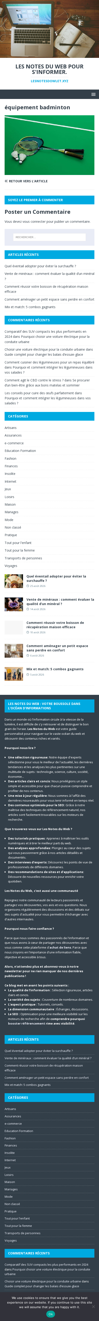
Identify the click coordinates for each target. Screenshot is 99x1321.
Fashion (10, 458)
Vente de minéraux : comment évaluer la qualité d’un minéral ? (60, 601)
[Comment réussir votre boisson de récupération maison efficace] (14, 632)
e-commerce (14, 443)
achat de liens (60, 947)
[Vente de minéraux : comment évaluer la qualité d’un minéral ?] (14, 608)
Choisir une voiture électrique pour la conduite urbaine (45, 349)
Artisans (11, 427)
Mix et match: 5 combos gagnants (30, 307)
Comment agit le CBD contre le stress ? (34, 380)
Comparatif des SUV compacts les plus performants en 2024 (46, 1264)
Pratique (11, 535)
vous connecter (34, 221)
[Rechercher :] (49, 237)
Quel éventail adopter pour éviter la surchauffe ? (40, 266)
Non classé (13, 527)
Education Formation (20, 450)
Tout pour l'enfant (18, 543)
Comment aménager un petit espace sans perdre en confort (49, 299)
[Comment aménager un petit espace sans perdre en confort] (14, 655)
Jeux (8, 489)
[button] (92, 94)
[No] (93, 1306)
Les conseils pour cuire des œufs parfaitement (39, 393)
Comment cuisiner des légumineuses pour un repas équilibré (49, 362)
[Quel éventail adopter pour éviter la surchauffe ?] (14, 585)
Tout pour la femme (20, 550)
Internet (10, 481)
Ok (51, 1314)
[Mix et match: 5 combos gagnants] (14, 678)
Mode (9, 520)
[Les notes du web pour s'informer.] (49, 55)
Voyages (11, 565)
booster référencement (26, 1023)
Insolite (10, 473)
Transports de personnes (23, 558)
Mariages (11, 512)
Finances (11, 466)
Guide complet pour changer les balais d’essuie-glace (44, 354)
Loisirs (9, 497)
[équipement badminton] (49, 172)
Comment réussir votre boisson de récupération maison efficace (55, 624)
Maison (10, 504)
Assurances (13, 435)
